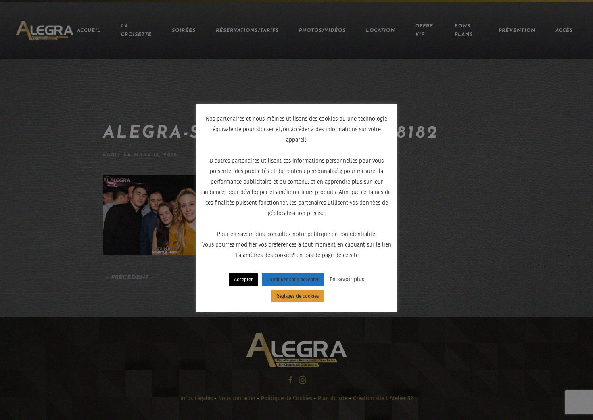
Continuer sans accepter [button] (293, 279)
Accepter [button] (243, 279)
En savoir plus (347, 279)
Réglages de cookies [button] (297, 296)
